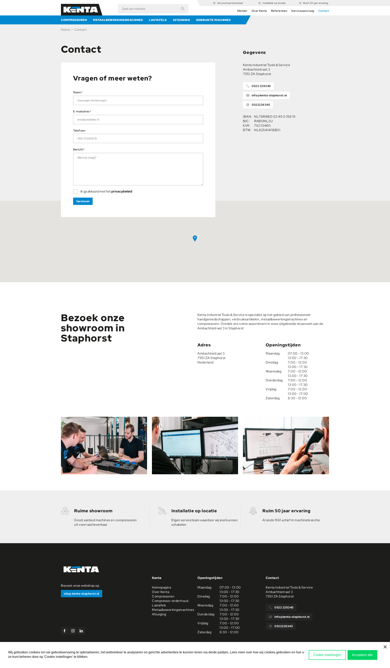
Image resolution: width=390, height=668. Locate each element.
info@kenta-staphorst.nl (269, 95)
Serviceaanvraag (302, 11)
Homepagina (161, 587)
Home (65, 29)
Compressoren (74, 20)
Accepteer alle (362, 655)
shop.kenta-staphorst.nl (81, 593)
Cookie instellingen (327, 655)
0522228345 (261, 105)
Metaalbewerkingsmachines (118, 20)
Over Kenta (259, 11)
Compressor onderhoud (170, 601)
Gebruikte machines (213, 20)
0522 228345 (261, 86)
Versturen (83, 201)
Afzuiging (181, 20)
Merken (242, 11)
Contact (323, 11)
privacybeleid (121, 191)
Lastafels (158, 20)
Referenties (279, 11)
